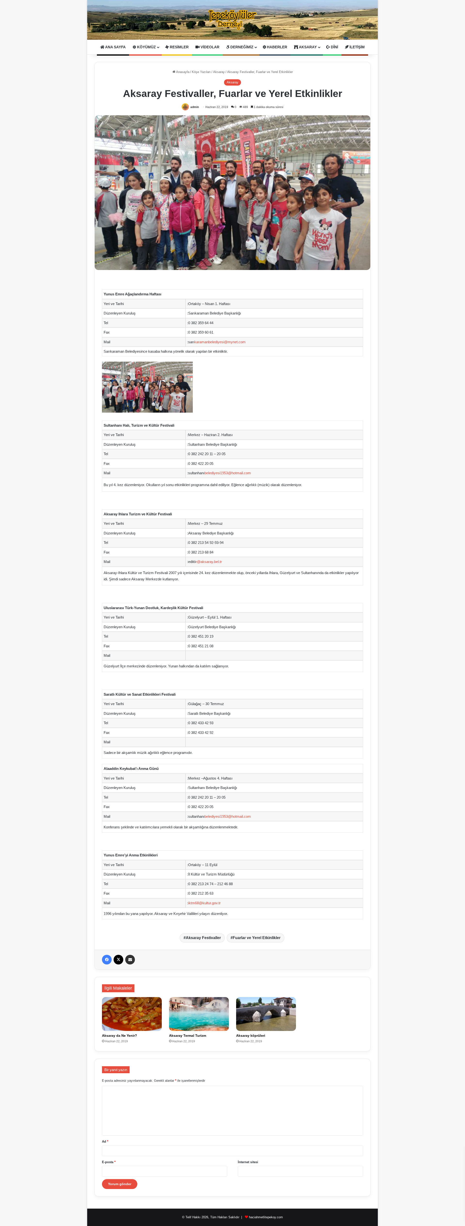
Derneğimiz (241, 47)
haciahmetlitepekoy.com (266, 1217)
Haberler (276, 47)
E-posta (109, 1162)
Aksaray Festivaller (203, 938)
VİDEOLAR (209, 47)
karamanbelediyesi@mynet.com (220, 342)
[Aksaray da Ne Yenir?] (132, 1014)
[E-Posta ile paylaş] (130, 959)
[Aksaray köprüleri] (266, 1014)
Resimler (179, 47)
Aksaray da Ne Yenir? (119, 1035)
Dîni (334, 47)
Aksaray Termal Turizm (187, 1035)
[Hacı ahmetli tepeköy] (232, 20)
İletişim (357, 47)
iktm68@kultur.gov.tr (204, 903)
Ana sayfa (115, 47)
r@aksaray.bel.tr (209, 562)
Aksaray (307, 47)
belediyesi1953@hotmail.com (227, 473)
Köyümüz (146, 47)
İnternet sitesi (248, 1162)
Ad (105, 1141)
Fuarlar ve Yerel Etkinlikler (256, 938)
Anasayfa (182, 72)
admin (194, 107)
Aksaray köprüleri (250, 1035)
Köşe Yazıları (201, 72)
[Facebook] (107, 959)
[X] (118, 959)
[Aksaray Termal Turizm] (199, 1014)
